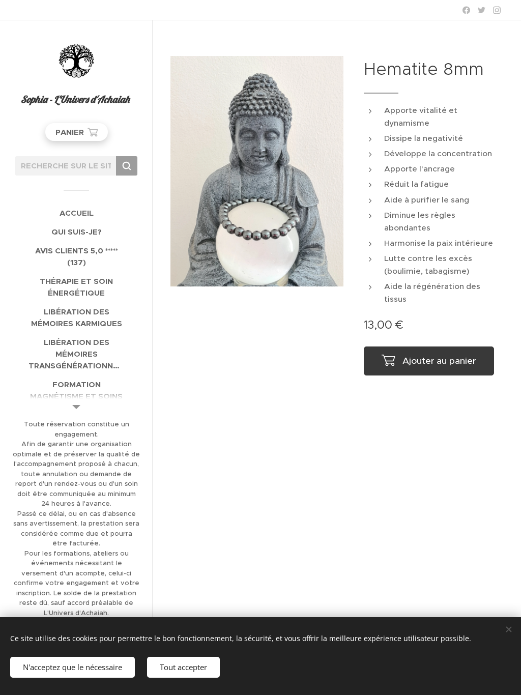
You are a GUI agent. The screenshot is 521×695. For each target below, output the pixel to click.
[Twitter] (481, 10)
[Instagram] (496, 10)
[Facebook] (466, 10)
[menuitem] (76, 213)
